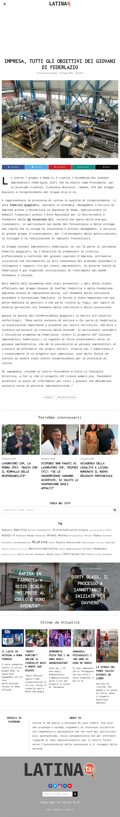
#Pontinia (14, 549)
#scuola (30, 554)
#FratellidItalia (77, 536)
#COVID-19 (8, 535)
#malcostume (73, 542)
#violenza (107, 554)
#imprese (48, 397)
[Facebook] (50, 786)
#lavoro (52, 542)
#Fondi (52, 535)
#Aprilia (20, 529)
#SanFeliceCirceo (9, 554)
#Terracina (71, 554)
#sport (58, 554)
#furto (88, 535)
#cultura (21, 535)
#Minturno (100, 542)
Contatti (57, 809)
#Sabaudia (100, 548)
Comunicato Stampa (48, 73)
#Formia (63, 535)
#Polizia (5, 549)
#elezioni (40, 535)
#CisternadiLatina (65, 529)
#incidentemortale (22, 542)
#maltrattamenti (88, 542)
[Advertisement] (60, 30)
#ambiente (7, 530)
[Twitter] (55, 786)
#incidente (7, 542)
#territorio (87, 554)
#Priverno (23, 549)
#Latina (39, 542)
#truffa (98, 554)
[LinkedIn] (65, 786)
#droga (30, 535)
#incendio (107, 536)
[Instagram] (60, 786)
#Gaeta (97, 535)
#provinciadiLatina (66, 397)
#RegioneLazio (74, 549)
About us (69, 809)
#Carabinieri (44, 530)
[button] (114, 510)
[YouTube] (69, 786)
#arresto (32, 530)
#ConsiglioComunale (97, 530)
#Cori (109, 530)
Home (48, 809)
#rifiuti (87, 548)
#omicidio (110, 542)
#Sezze (50, 554)
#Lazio (60, 542)
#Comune (83, 530)
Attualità (79, 73)
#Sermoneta (40, 554)
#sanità (20, 554)
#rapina (62, 549)
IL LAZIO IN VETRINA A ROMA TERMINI (12, 655)
